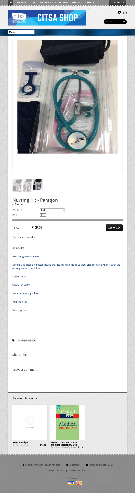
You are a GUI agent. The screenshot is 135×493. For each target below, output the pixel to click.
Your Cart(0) (118, 2)
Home (11, 3)
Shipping (64, 3)
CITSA (32, 3)
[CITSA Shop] (57, 17)
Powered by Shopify (78, 470)
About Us (21, 3)
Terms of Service (47, 3)
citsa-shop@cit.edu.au (101, 465)
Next (120, 110)
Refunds (76, 3)
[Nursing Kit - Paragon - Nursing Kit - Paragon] (67, 97)
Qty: (15, 215)
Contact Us (90, 3)
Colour (17, 210)
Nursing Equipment (26, 340)
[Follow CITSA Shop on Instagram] (119, 12)
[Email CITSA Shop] (125, 12)
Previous (15, 110)
